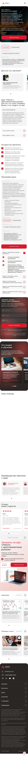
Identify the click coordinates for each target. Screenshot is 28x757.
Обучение (4, 684)
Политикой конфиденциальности (15, 330)
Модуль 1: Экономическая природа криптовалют (11, 253)
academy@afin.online (10, 675)
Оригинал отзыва (17, 528)
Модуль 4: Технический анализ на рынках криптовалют (13, 287)
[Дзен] (13, 678)
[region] (14, 117)
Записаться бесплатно (14, 325)
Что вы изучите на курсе (8, 130)
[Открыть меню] (25, 3)
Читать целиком (6, 528)
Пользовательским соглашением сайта (18, 335)
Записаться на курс (14, 37)
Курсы (3, 692)
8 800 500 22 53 (9, 671)
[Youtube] (10, 678)
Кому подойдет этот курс (8, 135)
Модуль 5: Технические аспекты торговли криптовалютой (13, 292)
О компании (5, 701)
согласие (24, 329)
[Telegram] (2, 678)
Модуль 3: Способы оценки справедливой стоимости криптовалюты (12, 282)
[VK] (6, 678)
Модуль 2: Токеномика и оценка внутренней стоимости (10, 277)
